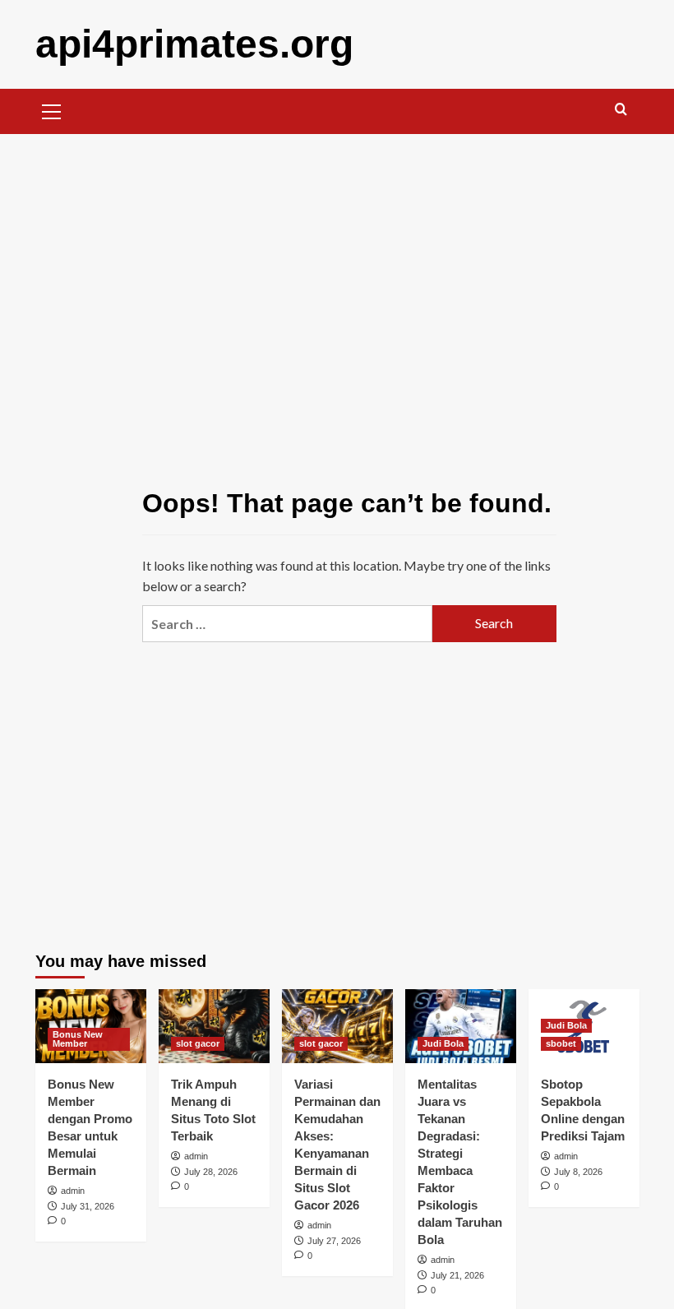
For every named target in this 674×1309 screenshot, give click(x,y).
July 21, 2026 (457, 1275)
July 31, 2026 (87, 1206)
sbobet (561, 1043)
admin (73, 1191)
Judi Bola (443, 1043)
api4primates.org (194, 44)
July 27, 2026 (334, 1241)
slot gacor (197, 1043)
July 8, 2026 (578, 1172)
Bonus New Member (78, 1038)
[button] (51, 109)
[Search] (621, 109)
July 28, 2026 (211, 1172)
